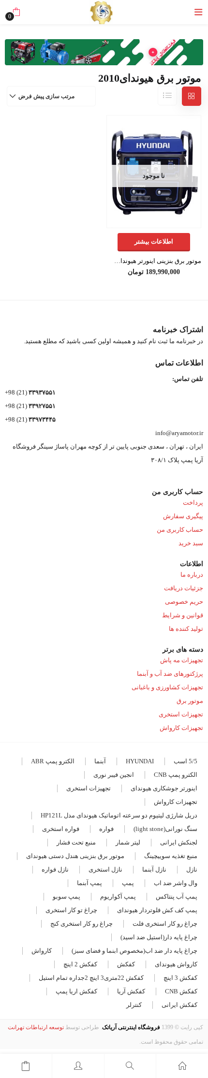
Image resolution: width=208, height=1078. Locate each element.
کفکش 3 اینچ (180, 977)
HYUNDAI (140, 761)
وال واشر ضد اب (175, 883)
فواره (106, 828)
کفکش (126, 964)
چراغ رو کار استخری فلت (165, 923)
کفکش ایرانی (179, 1004)
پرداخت (193, 502)
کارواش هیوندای (176, 964)
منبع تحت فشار (76, 842)
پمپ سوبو (66, 896)
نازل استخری (105, 869)
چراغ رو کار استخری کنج (81, 923)
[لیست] (167, 95)
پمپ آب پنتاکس (176, 896)
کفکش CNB (181, 991)
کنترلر (134, 1004)
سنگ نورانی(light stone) (165, 828)
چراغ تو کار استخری (71, 910)
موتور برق (190, 700)
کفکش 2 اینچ (80, 964)
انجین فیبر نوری (113, 774)
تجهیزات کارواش (181, 727)
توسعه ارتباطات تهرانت (36, 1027)
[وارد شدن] (78, 1066)
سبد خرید (190, 543)
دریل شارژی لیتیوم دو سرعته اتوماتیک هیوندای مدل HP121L (119, 815)
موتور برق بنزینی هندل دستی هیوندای (75, 855)
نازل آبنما (154, 869)
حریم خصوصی (184, 601)
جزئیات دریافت (183, 588)
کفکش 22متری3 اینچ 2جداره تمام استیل (91, 977)
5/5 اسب (185, 761)
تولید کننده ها (186, 628)
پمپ (128, 883)
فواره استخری (60, 828)
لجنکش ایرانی (178, 842)
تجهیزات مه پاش (181, 660)
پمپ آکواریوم (118, 896)
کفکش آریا (131, 991)
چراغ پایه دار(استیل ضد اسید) (158, 937)
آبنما (100, 761)
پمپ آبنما (89, 883)
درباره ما (191, 574)
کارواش (41, 950)
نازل (191, 869)
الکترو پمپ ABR (52, 761)
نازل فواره (55, 869)
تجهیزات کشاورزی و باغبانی (167, 687)
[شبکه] (191, 96)
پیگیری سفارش (183, 516)
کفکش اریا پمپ (76, 991)
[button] (16, 12)
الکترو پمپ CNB (175, 774)
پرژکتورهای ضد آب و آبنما (170, 673)
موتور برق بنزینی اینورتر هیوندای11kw (153, 260)
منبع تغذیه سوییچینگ (170, 855)
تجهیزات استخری (181, 714)
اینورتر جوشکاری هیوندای (164, 788)
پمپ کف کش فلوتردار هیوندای (157, 910)
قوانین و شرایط (182, 615)
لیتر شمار (128, 842)
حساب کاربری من (180, 529)
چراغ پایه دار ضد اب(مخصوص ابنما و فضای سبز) (134, 950)
